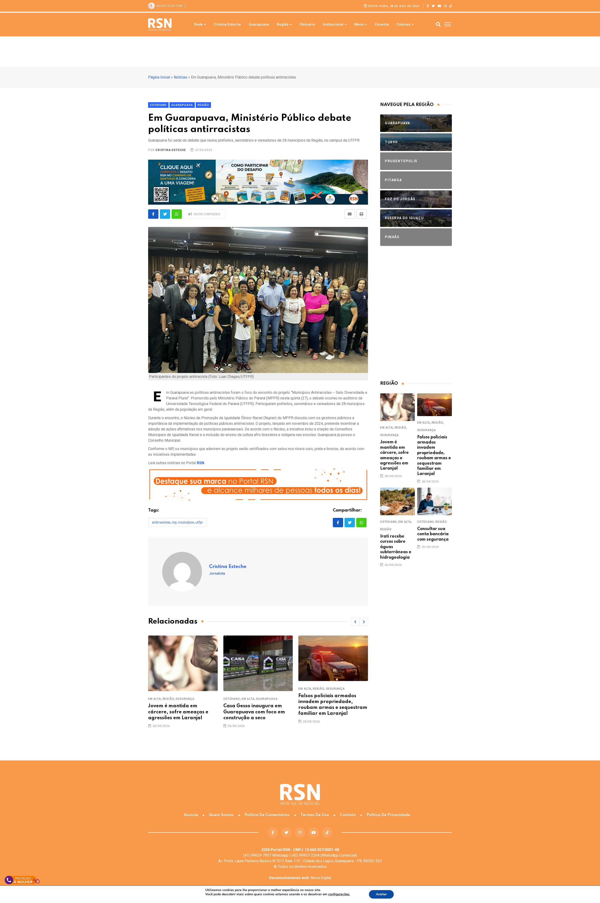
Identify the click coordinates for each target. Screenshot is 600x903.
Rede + (200, 24)
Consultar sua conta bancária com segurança (433, 534)
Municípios (186, 522)
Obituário (307, 24)
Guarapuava (259, 24)
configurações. (339, 894)
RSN (200, 463)
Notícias (180, 77)
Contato (348, 815)
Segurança (185, 698)
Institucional (333, 24)
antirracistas (161, 522)
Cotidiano (231, 698)
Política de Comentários (267, 815)
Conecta (382, 24)
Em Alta (154, 698)
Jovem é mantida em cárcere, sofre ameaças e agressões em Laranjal (178, 712)
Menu (359, 24)
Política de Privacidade (388, 815)
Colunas (403, 24)
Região (283, 24)
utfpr (199, 522)
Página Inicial (159, 77)
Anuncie (191, 815)
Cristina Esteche (227, 24)
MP (174, 522)
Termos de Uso (314, 815)
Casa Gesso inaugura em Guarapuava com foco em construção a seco (254, 712)
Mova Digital (300, 878)
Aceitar (381, 894)
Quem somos (221, 815)
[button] (355, 621)
